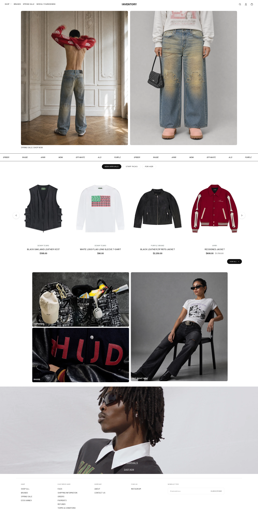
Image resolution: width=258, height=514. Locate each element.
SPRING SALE (28, 4)
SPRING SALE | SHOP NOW (32, 147)
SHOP (7, 4)
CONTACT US (99, 493)
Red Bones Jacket (215, 249)
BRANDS (17, 4)
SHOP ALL (25, 489)
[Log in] (246, 4)
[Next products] (242, 215)
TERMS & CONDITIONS (67, 508)
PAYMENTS (62, 500)
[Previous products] (16, 215)
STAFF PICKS (132, 167)
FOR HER (149, 167)
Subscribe (216, 491)
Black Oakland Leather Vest (43, 249)
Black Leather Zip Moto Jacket (157, 249)
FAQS (60, 489)
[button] (240, 4)
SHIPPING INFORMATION (67, 493)
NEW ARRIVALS (112, 167)
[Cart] (251, 4)
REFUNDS (62, 504)
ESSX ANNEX (26, 500)
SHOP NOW (129, 469)
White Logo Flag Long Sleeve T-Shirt (100, 249)
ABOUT (97, 489)
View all (233, 261)
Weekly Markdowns (46, 4)
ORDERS (61, 496)
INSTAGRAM (136, 489)
